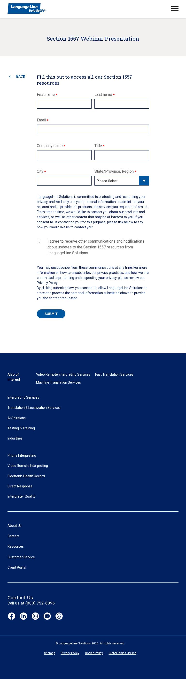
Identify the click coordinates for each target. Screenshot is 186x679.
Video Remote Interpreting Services (63, 374)
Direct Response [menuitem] (20, 486)
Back (20, 76)
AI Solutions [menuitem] (17, 418)
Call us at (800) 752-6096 (31, 603)
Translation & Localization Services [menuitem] (34, 408)
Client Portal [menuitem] (17, 567)
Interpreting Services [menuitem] (23, 397)
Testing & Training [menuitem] (21, 428)
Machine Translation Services (58, 382)
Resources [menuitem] (16, 546)
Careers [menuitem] (14, 536)
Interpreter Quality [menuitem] (21, 496)
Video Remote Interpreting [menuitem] (28, 466)
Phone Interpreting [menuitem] (22, 455)
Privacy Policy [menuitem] (70, 653)
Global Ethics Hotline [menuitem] (122, 653)
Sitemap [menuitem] (49, 653)
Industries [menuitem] (15, 438)
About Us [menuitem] (15, 526)
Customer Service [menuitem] (21, 557)
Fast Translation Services (114, 374)
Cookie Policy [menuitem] (94, 653)
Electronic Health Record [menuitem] (26, 476)
